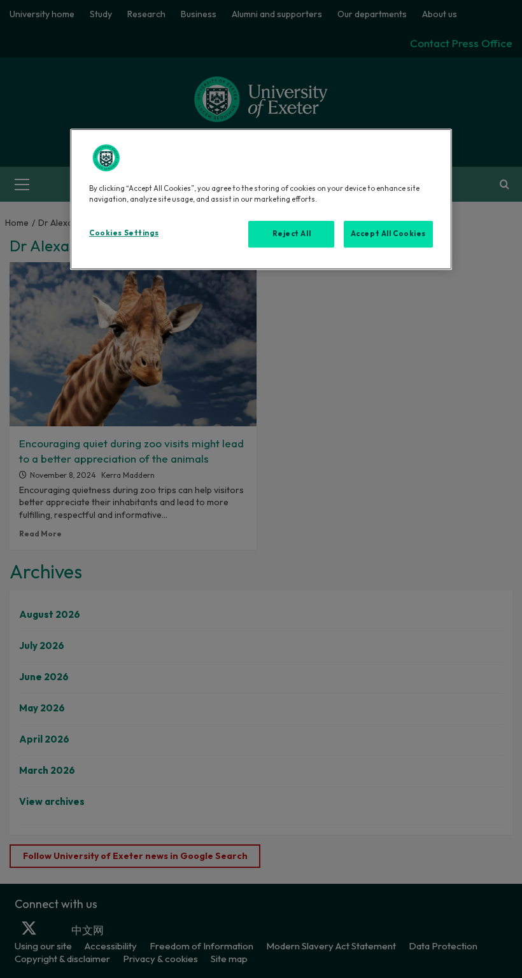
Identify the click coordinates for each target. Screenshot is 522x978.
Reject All (291, 233)
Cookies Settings (124, 232)
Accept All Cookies (388, 233)
